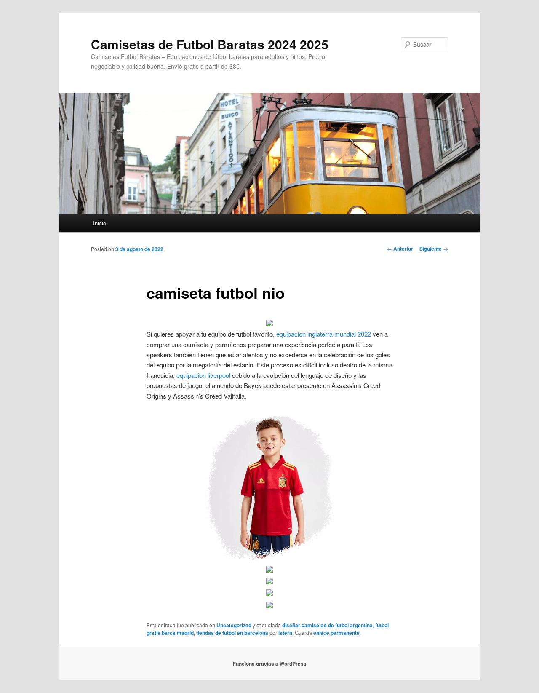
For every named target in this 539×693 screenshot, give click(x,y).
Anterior (400, 248)
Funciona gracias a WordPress (270, 663)
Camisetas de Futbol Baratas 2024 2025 (209, 44)
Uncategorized (233, 625)
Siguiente (433, 248)
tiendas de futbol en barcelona (232, 633)
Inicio (99, 223)
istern (285, 633)
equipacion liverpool (203, 375)
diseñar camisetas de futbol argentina (327, 625)
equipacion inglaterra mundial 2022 (323, 333)
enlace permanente (336, 633)
